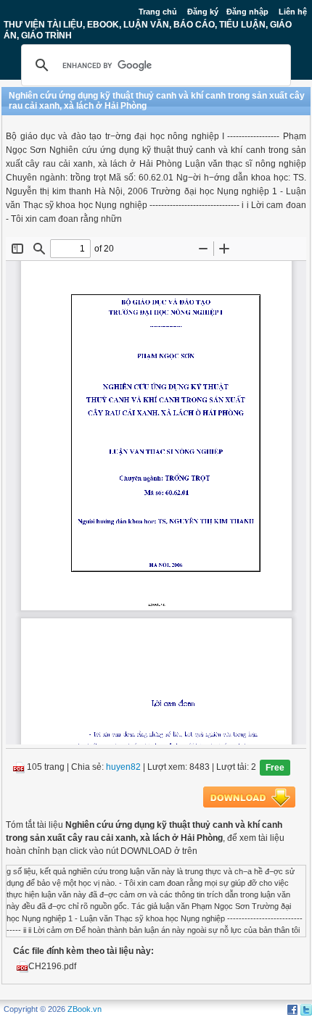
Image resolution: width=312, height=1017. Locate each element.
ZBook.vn (84, 1009)
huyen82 (123, 767)
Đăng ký (202, 11)
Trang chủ (158, 11)
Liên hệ (293, 11)
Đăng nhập (247, 11)
